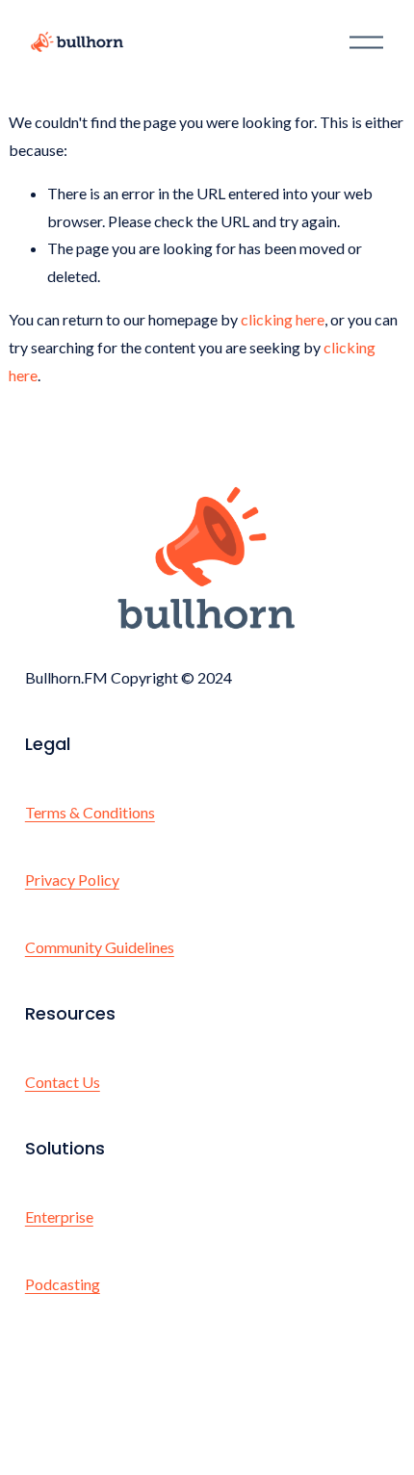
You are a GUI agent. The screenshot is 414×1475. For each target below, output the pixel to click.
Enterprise (59, 1216)
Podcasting (62, 1284)
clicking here (282, 319)
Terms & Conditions (90, 812)
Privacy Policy (72, 879)
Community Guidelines (99, 947)
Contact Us (62, 1082)
